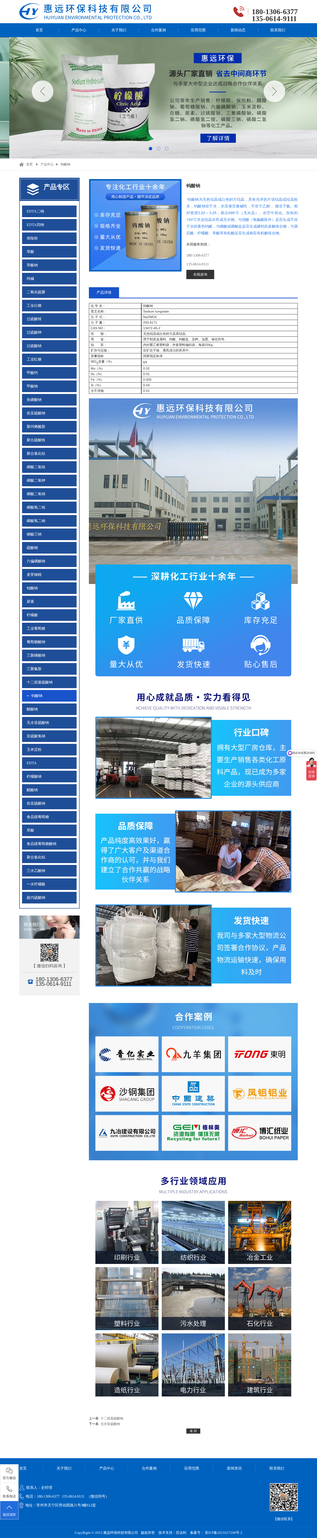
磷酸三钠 (34, 534)
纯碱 (30, 279)
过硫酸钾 (34, 332)
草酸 (30, 252)
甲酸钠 (32, 386)
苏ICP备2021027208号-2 (223, 1533)
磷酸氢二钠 (36, 521)
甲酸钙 (32, 373)
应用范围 (198, 30)
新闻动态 (238, 30)
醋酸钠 (32, 709)
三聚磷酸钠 (36, 655)
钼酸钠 (32, 588)
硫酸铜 (32, 548)
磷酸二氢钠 (36, 494)
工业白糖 (34, 305)
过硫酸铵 (34, 319)
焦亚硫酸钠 (36, 413)
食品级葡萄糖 (38, 817)
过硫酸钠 (34, 346)
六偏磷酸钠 (36, 561)
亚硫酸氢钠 (36, 736)
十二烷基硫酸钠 (40, 682)
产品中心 (78, 30)
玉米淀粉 (34, 749)
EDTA (32, 763)
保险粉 (32, 238)
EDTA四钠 (35, 225)
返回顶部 (9, 1514)
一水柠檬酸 (36, 884)
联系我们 (277, 30)
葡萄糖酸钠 (36, 642)
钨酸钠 (65, 164)
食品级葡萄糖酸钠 (41, 844)
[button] (150, 148)
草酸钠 (32, 265)
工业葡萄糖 (36, 628)
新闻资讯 (234, 1468)
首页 (39, 30)
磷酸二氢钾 (36, 480)
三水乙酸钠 (36, 871)
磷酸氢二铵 (36, 507)
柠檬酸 (32, 615)
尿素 (30, 601)
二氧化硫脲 (36, 292)
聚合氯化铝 (36, 453)
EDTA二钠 (35, 211)
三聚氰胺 (34, 669)
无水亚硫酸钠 (38, 723)
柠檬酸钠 (34, 776)
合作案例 (158, 30)
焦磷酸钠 (34, 400)
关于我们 (118, 30)
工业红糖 (34, 359)
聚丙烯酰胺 (36, 427)
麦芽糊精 (34, 575)
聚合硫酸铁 (36, 440)
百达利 (181, 1533)
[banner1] (158, 97)
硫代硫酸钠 (36, 898)
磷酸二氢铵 (36, 467)
